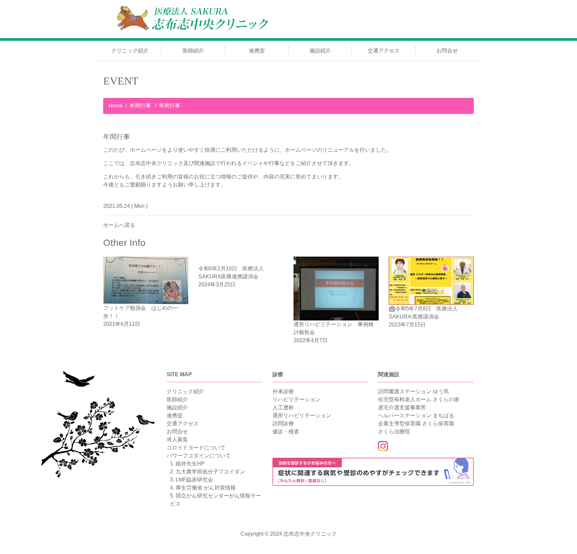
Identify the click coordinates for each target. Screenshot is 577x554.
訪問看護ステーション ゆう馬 (413, 391)
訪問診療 (283, 423)
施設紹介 (320, 50)
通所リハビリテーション (301, 415)
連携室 (257, 50)
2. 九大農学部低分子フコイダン (207, 471)
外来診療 (283, 391)
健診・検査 (285, 431)
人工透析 (283, 407)
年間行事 (141, 106)
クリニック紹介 (130, 50)
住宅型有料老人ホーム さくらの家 (418, 399)
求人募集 (177, 439)
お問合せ (447, 50)
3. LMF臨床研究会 (191, 479)
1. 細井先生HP (187, 463)
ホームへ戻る (119, 225)
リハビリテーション (296, 399)
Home (116, 106)
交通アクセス (384, 50)
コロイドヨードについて (196, 447)
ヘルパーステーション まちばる (416, 415)
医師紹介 (193, 50)
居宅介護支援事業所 (402, 407)
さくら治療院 (394, 431)
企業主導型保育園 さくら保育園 (416, 423)
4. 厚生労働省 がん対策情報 (203, 488)
